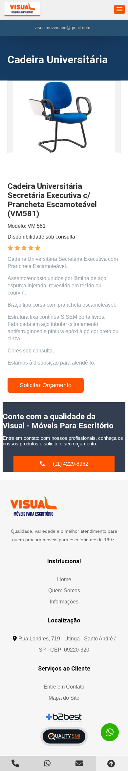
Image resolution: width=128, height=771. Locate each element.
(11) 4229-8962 (70, 464)
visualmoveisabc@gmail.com (62, 27)
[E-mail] (80, 763)
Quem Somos (64, 590)
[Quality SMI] (64, 736)
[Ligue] (16, 763)
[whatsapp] (110, 732)
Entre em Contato (64, 687)
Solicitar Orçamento (46, 385)
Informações (64, 601)
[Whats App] (48, 763)
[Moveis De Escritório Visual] (33, 506)
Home (64, 579)
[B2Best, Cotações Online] (64, 717)
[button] (119, 9)
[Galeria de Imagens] (64, 117)
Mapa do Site (64, 698)
